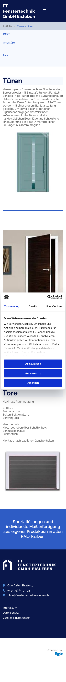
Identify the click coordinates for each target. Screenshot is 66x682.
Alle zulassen (33, 363)
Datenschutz (11, 612)
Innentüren (9, 42)
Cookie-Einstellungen (16, 617)
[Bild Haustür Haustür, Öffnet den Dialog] (33, 162)
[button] (44, 11)
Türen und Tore (24, 26)
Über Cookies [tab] (54, 306)
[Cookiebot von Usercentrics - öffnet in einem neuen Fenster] (47, 297)
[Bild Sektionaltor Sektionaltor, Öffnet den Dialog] (33, 471)
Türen (6, 33)
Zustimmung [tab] (11, 306)
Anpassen (31, 373)
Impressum (10, 607)
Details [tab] (33, 306)
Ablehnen (33, 382)
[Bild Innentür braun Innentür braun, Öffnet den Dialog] (33, 273)
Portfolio (7, 26)
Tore (5, 55)
